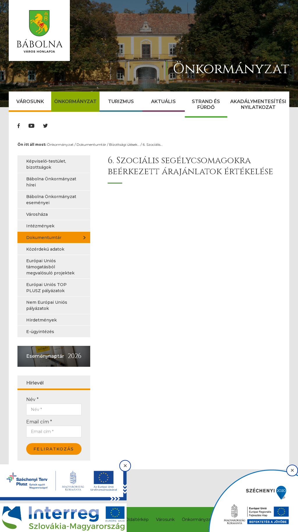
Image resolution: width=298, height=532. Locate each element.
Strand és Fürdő (206, 104)
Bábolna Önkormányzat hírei (51, 182)
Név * (32, 399)
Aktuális (163, 101)
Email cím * (39, 422)
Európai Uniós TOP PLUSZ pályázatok (46, 287)
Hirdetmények (41, 320)
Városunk (30, 101)
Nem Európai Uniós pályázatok (46, 305)
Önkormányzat (75, 101)
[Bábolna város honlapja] (39, 30)
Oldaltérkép (137, 519)
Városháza (37, 214)
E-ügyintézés (40, 331)
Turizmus (121, 101)
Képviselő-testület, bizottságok (46, 164)
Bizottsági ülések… (124, 144)
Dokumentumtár (91, 144)
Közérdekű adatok (45, 249)
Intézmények (40, 226)
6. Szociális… (153, 144)
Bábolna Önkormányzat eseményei (51, 199)
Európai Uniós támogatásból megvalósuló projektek (50, 267)
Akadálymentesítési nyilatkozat (258, 104)
